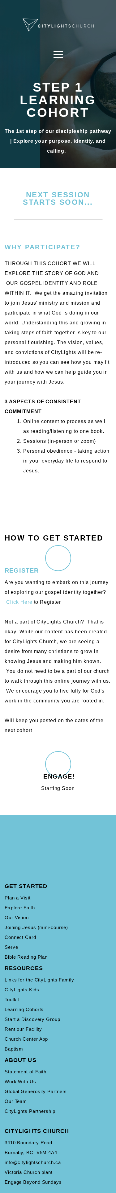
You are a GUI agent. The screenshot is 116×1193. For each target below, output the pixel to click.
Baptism (14, 1048)
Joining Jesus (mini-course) (36, 927)
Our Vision (17, 917)
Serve (11, 947)
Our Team (16, 1101)
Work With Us (20, 1081)
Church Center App (26, 1039)
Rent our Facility (23, 1029)
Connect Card (20, 937)
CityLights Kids (22, 989)
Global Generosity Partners (36, 1091)
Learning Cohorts (24, 1009)
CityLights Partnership (30, 1111)
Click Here (19, 602)
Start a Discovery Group (32, 1019)
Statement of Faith (25, 1071)
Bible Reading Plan (26, 957)
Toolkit (12, 999)
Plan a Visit (18, 897)
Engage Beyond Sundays (33, 1182)
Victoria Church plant (29, 1172)
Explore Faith (20, 907)
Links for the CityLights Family (39, 979)
